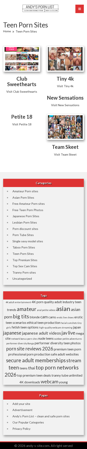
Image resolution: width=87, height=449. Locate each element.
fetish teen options (25, 327)
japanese (12, 333)
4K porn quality (43, 302)
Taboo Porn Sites (23, 247)
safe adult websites (65, 354)
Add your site (21, 404)
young (63, 382)
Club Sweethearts (21, 81)
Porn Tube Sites (23, 235)
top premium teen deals (34, 375)
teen (13, 367)
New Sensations (65, 98)
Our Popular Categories (28, 422)
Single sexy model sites (27, 241)
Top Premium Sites (24, 260)
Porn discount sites (25, 229)
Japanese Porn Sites (25, 216)
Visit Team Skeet (65, 154)
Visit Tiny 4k (65, 86)
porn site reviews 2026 (29, 348)
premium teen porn (67, 349)
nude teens (46, 338)
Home (7, 31)
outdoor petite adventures (68, 338)
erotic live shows (65, 317)
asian (63, 308)
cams (52, 317)
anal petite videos (46, 310)
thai (31, 367)
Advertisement (22, 410)
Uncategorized (22, 278)
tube (64, 375)
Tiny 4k (65, 79)
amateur (26, 309)
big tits (21, 316)
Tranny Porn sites (24, 272)
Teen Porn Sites (23, 253)
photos (76, 343)
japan (77, 327)
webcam (49, 381)
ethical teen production (43, 322)
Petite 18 (21, 117)
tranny (56, 375)
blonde (35, 317)
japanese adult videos (41, 333)
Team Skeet (65, 147)
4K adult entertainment (18, 302)
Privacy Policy (21, 428)
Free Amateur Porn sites (28, 203)
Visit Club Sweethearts (21, 91)
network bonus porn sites (24, 338)
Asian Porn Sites (23, 197)
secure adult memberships (36, 360)
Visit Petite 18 (21, 124)
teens (23, 368)
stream (73, 360)
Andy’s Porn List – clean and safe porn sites (41, 416)
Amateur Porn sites (25, 191)
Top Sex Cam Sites (24, 266)
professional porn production (29, 354)
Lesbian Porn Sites (24, 222)
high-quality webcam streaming (55, 327)
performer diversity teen (52, 343)
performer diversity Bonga (20, 343)
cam (44, 316)
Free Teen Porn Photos (27, 210)
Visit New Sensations (65, 105)
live (71, 333)
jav (64, 333)
